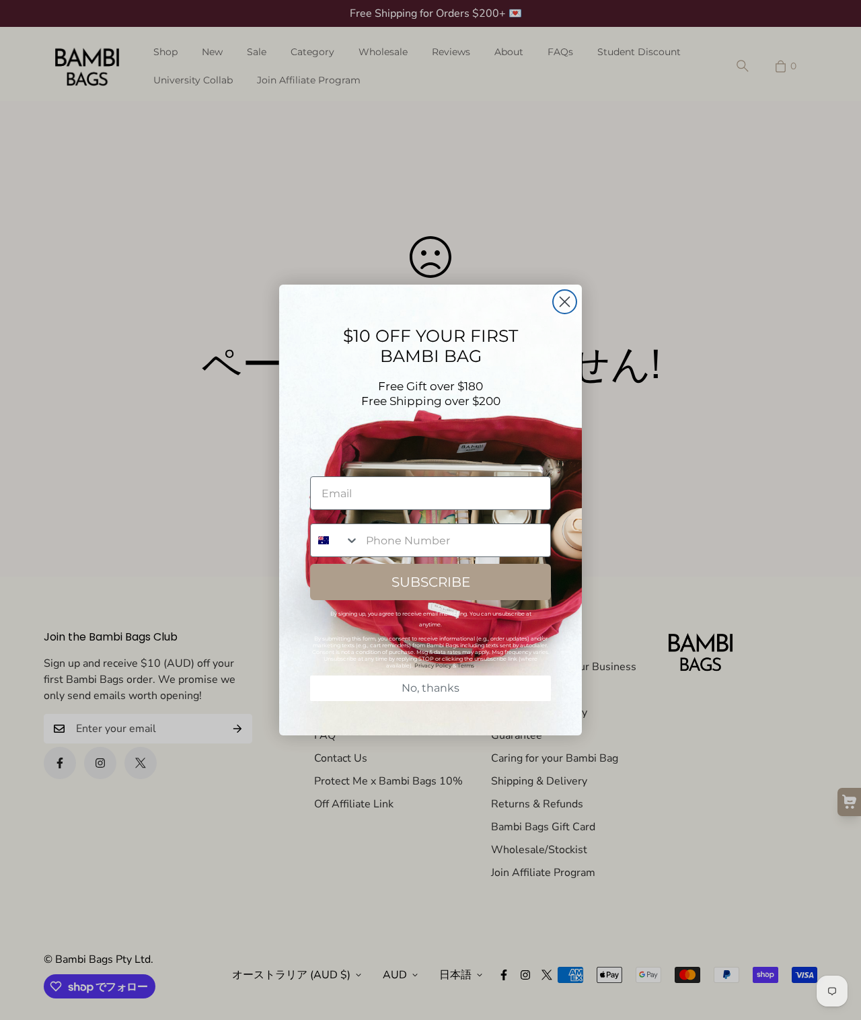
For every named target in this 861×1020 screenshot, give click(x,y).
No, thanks (430, 688)
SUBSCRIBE (430, 582)
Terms (465, 665)
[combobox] (335, 540)
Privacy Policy (432, 665)
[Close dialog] (564, 302)
